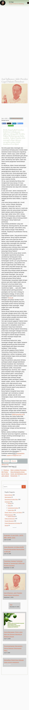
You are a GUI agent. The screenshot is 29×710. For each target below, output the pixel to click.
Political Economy (9, 514)
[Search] (24, 486)
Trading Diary (11, 510)
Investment (7, 501)
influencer (13, 461)
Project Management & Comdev (12, 523)
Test (11, 604)
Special (6, 525)
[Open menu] (28, 3)
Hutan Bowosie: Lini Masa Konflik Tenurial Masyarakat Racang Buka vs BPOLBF (14, 549)
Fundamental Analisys (13, 508)
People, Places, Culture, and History (13, 512)
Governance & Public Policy (11, 499)
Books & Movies (8, 495)
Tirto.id (10, 297)
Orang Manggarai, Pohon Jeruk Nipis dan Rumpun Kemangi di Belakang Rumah (13, 634)
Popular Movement (9, 521)
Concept (10, 503)
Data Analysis (8, 497)
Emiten (9, 505)
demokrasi (6, 461)
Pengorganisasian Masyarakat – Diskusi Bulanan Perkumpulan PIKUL (13, 648)
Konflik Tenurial (11, 516)
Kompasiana (20, 453)
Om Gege (11, 2)
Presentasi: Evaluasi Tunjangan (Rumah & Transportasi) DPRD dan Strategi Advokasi (14, 563)
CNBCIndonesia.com (18, 414)
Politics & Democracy (17, 118)
